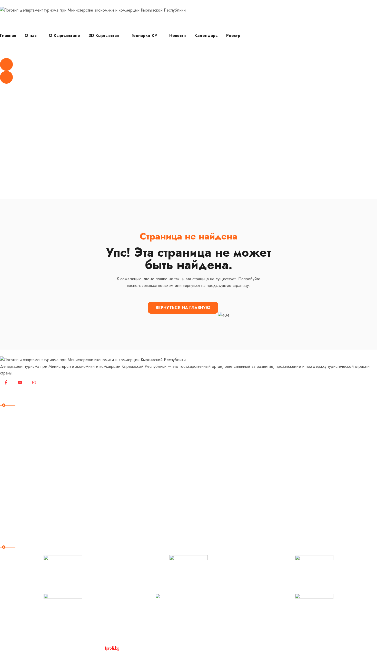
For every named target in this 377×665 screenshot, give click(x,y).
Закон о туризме (20, 494)
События (12, 483)
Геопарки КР (144, 35)
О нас (30, 35)
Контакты (12, 515)
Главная (8, 35)
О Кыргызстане (64, 35)
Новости (177, 35)
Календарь (206, 35)
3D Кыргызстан (103, 35)
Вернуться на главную (183, 308)
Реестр (233, 35)
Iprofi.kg (112, 648)
